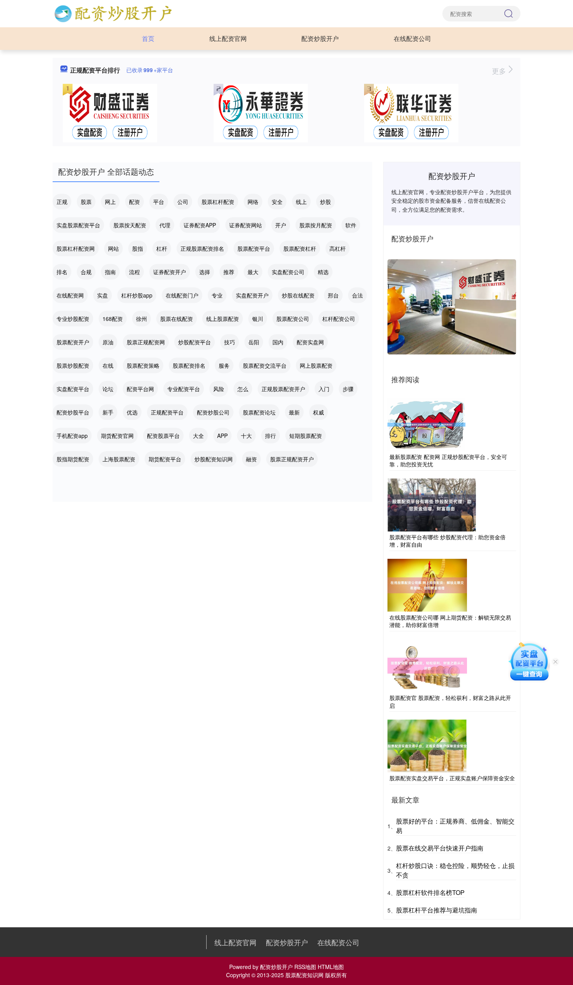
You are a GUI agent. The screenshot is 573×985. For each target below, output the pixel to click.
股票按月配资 (315, 225)
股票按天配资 (129, 225)
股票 (86, 202)
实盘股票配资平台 (78, 225)
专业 (217, 295)
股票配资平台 (253, 248)
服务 (224, 365)
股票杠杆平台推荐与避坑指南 (436, 909)
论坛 (108, 389)
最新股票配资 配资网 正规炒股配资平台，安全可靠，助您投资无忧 (448, 460)
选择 (204, 272)
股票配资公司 (292, 318)
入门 (323, 389)
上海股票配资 (119, 459)
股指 (137, 248)
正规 (62, 202)
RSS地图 (305, 967)
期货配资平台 (165, 459)
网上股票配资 (316, 365)
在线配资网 (70, 295)
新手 (108, 412)
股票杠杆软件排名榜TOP (430, 892)
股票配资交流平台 (264, 365)
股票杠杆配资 (218, 202)
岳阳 (253, 342)
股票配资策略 (143, 365)
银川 (257, 318)
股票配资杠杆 (299, 248)
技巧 (229, 342)
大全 (198, 435)
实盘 (102, 295)
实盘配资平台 (73, 389)
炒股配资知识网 (214, 459)
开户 (280, 225)
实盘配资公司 (288, 272)
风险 (218, 389)
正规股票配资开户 (283, 389)
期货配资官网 (117, 435)
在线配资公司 (412, 38)
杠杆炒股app (136, 295)
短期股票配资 (305, 435)
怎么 (242, 389)
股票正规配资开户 (292, 459)
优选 (132, 412)
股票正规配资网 (146, 342)
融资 (251, 459)
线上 (301, 202)
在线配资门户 (182, 295)
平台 (158, 202)
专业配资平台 (183, 389)
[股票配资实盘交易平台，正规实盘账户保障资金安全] (427, 745)
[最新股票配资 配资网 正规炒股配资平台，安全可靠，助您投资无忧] (426, 423)
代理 (164, 225)
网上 (110, 202)
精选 (323, 272)
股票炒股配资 (73, 365)
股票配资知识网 (304, 975)
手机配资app (72, 435)
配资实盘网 (310, 342)
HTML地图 (331, 967)
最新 (294, 412)
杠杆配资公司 (338, 318)
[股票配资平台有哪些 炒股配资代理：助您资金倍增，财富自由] (431, 504)
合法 (357, 295)
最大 (253, 272)
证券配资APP (200, 225)
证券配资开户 (169, 272)
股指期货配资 (73, 459)
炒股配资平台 (194, 342)
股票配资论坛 (259, 412)
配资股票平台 (163, 435)
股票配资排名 (189, 365)
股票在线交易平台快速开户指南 (439, 847)
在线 (108, 365)
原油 (108, 342)
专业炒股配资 (73, 318)
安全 (277, 202)
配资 (134, 202)
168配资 (113, 318)
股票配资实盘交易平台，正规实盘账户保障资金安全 (452, 778)
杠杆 (161, 248)
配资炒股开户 (320, 38)
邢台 (333, 295)
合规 (86, 272)
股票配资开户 (73, 342)
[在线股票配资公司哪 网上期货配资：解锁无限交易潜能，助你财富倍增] (427, 584)
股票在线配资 (176, 318)
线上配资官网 (228, 38)
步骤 (348, 389)
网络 (253, 202)
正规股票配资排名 (202, 248)
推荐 (228, 272)
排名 (62, 272)
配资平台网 (140, 389)
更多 (500, 71)
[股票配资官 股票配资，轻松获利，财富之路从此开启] (427, 665)
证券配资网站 (245, 225)
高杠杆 (337, 248)
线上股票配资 (222, 318)
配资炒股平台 (73, 412)
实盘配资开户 (252, 295)
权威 (318, 412)
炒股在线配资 (298, 295)
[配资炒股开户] (113, 13)
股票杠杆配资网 (76, 248)
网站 (113, 248)
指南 (110, 272)
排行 (270, 435)
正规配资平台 (167, 412)
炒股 (325, 202)
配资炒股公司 (213, 412)
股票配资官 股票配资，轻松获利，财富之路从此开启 (450, 701)
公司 (182, 202)
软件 (350, 225)
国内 (277, 342)
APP (222, 435)
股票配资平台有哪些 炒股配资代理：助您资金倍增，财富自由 (447, 541)
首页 (148, 38)
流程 (134, 272)
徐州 (141, 318)
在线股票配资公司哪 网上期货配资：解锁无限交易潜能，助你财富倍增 (450, 621)
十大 (246, 435)
